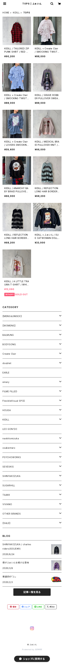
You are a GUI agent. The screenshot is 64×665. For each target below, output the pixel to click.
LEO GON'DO (9, 429)
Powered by (28, 649)
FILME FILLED (9, 391)
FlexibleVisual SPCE (13, 400)
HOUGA (6, 410)
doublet (6, 363)
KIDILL (16, 12)
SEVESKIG (8, 466)
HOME (5, 12)
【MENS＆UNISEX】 (12, 316)
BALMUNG (8, 335)
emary (5, 382)
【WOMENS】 (9, 325)
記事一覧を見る (32, 592)
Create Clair (9, 353)
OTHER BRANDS (11, 513)
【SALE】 (6, 523)
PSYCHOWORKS (11, 457)
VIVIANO (7, 504)
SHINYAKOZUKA (11, 476)
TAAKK (6, 495)
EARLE (5, 372)
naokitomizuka (10, 438)
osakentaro (8, 448)
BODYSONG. (9, 344)
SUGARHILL (8, 485)
